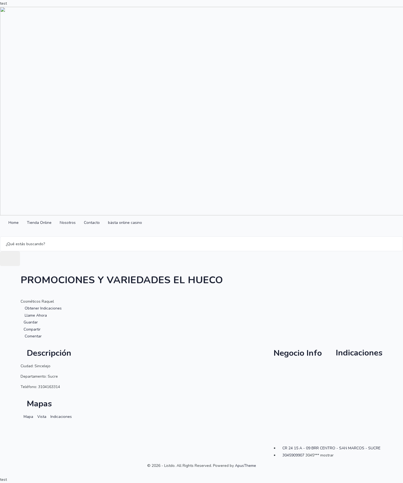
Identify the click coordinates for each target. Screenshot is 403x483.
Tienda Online (39, 222)
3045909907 (293, 455)
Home (13, 222)
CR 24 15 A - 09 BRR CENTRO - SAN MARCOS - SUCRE (331, 448)
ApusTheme (245, 465)
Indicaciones (358, 352)
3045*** (319, 455)
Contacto (92, 222)
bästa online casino (125, 222)
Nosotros (68, 222)
